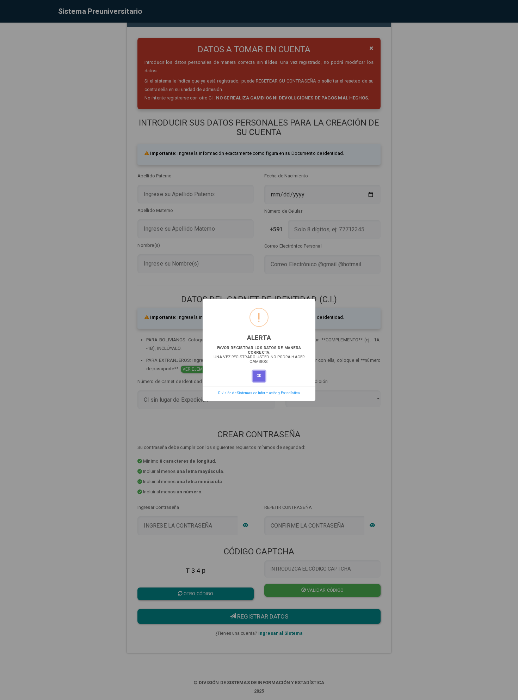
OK (259, 376)
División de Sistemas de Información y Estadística (259, 393)
